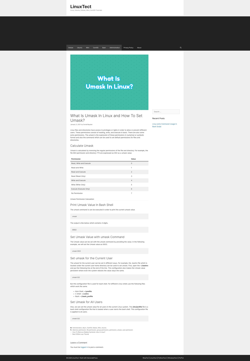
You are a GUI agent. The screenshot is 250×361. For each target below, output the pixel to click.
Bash (104, 48)
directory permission (79, 330)
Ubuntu (79, 48)
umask (119, 330)
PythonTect (162, 358)
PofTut (181, 358)
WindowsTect (172, 358)
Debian (70, 48)
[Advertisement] (125, 30)
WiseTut (145, 358)
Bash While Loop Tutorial (80, 334)
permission (113, 330)
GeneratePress (92, 358)
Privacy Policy (128, 48)
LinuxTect (80, 6)
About (139, 48)
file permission (91, 330)
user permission (127, 330)
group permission (102, 330)
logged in (84, 347)
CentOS (95, 48)
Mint (87, 48)
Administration (115, 48)
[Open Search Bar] (181, 48)
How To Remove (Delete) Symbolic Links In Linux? (88, 332)
